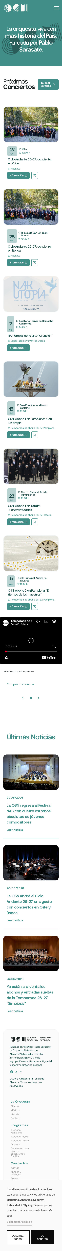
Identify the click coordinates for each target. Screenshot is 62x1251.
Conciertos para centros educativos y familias (20, 1152)
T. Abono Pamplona (16, 1131)
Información (17, 175)
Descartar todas (18, 1237)
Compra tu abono (19, 684)
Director (15, 1106)
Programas (19, 1125)
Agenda (15, 1168)
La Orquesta (20, 1102)
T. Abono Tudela (19, 1136)
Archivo (15, 1178)
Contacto (16, 1118)
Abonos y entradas (16, 1173)
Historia (15, 1114)
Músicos (15, 1110)
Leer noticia (15, 830)
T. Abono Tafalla (20, 1140)
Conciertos (19, 1163)
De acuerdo (42, 1237)
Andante (15, 1144)
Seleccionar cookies (19, 1221)
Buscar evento (46, 84)
